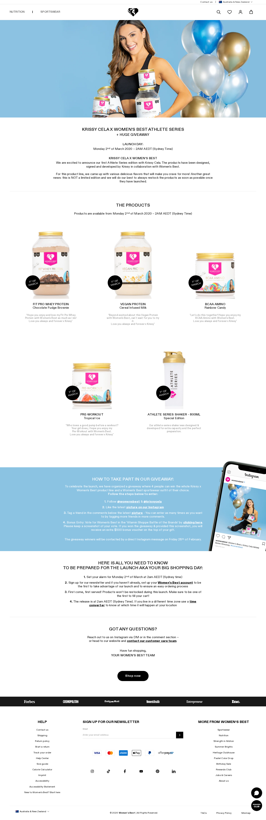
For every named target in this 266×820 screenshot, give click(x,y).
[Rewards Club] (256, 805)
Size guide (42, 763)
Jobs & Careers (223, 775)
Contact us (42, 729)
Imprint (42, 775)
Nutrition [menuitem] (17, 12)
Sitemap (245, 813)
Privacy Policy (224, 813)
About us (224, 780)
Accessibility (42, 780)
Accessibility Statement (42, 786)
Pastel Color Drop (223, 758)
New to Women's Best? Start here (42, 792)
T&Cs (204, 813)
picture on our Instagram (145, 507)
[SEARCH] (218, 12)
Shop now (133, 676)
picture (137, 513)
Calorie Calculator (42, 769)
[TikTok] (108, 772)
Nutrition (223, 735)
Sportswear (224, 729)
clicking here (193, 522)
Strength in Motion (223, 741)
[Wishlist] (230, 12)
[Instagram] (92, 772)
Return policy (42, 741)
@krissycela (153, 502)
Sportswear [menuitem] (50, 12)
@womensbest (128, 502)
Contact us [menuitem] (206, 2)
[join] (179, 735)
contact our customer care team (151, 641)
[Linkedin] (173, 772)
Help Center (42, 758)
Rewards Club (223, 769)
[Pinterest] (157, 772)
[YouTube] (141, 772)
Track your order (42, 752)
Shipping (42, 735)
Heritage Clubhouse (224, 752)
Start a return (42, 746)
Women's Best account (175, 583)
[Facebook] (125, 772)
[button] (235, 2)
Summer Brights (224, 746)
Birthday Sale (223, 763)
